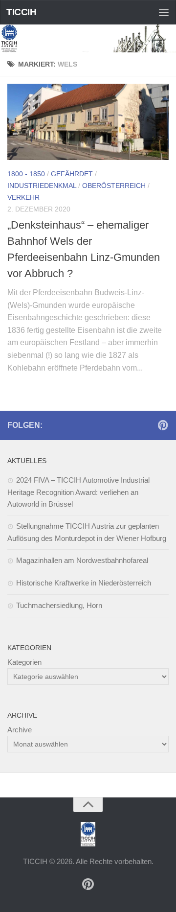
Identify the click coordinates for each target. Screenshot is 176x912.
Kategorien (24, 662)
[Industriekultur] (163, 425)
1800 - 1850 (26, 174)
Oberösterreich (114, 185)
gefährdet (72, 174)
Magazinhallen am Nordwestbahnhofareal (82, 560)
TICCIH (21, 12)
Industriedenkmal (41, 185)
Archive (19, 729)
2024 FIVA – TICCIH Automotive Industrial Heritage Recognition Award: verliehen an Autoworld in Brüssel (78, 492)
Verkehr (23, 197)
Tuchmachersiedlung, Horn (59, 605)
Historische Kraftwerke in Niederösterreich (83, 583)
